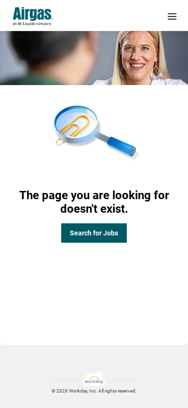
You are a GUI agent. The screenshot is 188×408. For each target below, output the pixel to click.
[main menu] (172, 16)
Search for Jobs (94, 233)
